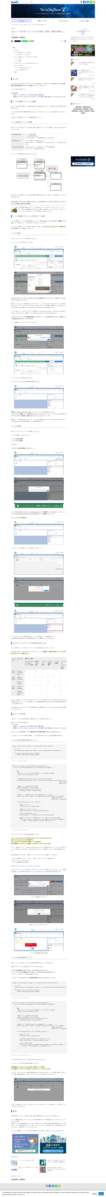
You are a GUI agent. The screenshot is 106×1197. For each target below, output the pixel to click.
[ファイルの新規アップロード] (39, 885)
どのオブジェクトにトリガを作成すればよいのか (26, 63)
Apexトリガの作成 (18, 65)
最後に (15, 72)
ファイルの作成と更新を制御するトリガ (23, 67)
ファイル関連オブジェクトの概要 (22, 52)
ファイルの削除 (18, 61)
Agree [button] (101, 1193)
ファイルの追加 (18, 59)
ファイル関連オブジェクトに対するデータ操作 (25, 57)
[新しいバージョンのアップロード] (39, 911)
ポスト (18, 41)
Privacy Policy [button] (21, 1194)
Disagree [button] (94, 1193)
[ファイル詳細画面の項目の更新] (39, 939)
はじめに (16, 50)
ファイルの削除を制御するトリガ (22, 69)
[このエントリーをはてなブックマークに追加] (12, 41)
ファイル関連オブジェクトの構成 (22, 54)
